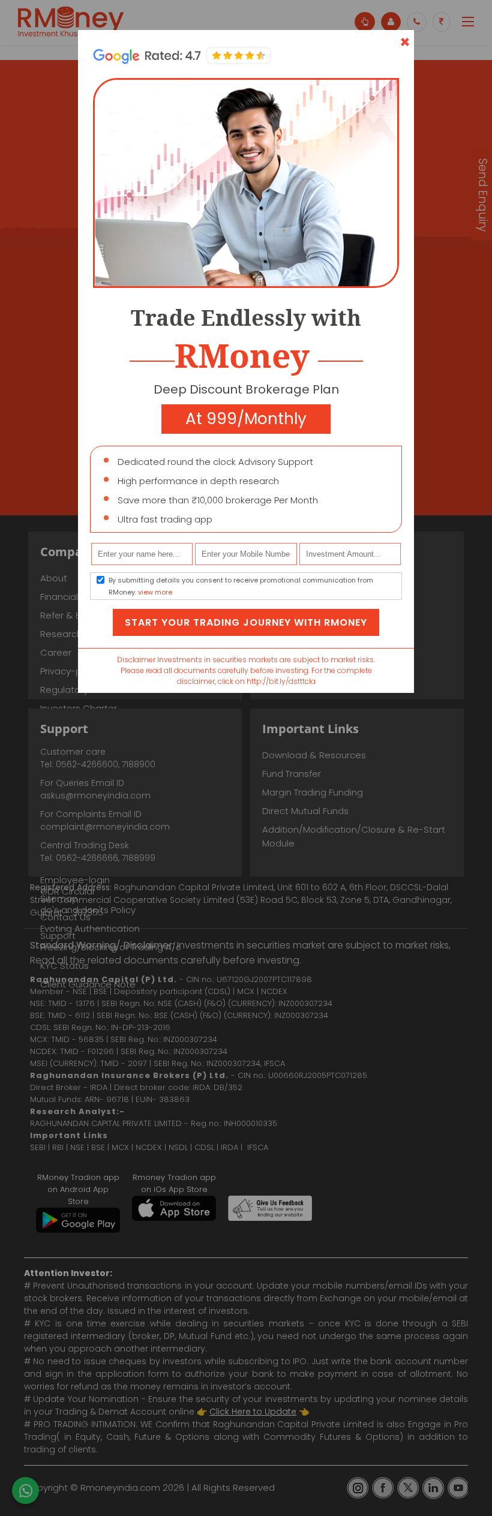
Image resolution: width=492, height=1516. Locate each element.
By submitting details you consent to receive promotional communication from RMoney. (241, 586)
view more (155, 592)
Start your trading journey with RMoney (246, 622)
